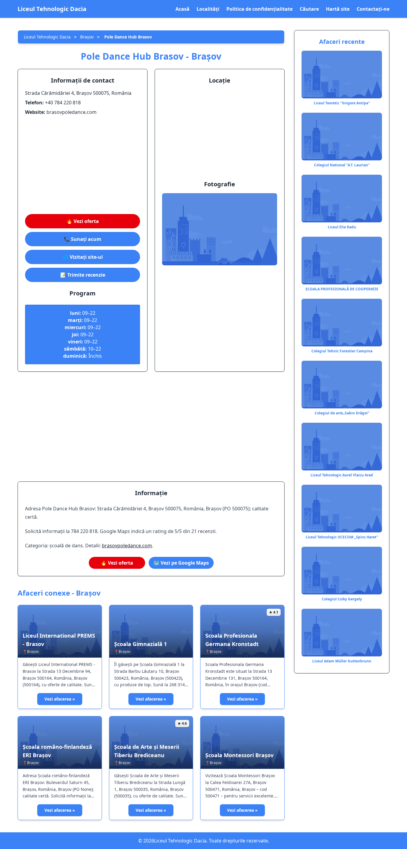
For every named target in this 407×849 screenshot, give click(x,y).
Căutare (309, 9)
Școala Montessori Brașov (239, 755)
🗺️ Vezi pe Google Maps (181, 563)
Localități (208, 9)
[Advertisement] (83, 165)
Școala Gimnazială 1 (140, 643)
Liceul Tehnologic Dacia (52, 9)
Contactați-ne (373, 9)
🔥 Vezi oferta (82, 221)
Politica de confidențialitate (259, 9)
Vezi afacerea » (59, 699)
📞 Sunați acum (82, 239)
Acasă (182, 9)
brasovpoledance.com (127, 545)
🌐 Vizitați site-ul (83, 257)
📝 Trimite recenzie (82, 275)
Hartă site (337, 9)
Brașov (87, 37)
